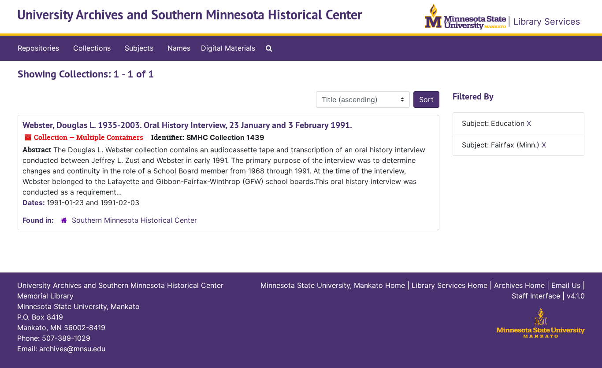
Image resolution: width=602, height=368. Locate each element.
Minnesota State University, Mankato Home (332, 285)
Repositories (38, 48)
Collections (92, 48)
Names (178, 48)
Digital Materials (228, 48)
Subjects (139, 48)
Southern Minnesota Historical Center (134, 220)
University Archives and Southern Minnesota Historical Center (189, 14)
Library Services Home (449, 285)
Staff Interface (536, 295)
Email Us (565, 285)
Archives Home (519, 285)
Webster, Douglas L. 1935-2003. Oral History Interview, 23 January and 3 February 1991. (187, 125)
